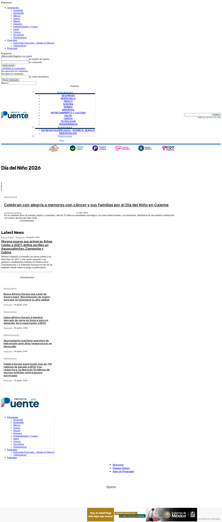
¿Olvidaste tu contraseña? (13, 68)
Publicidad (12, 48)
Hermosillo (18, 13)
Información (13, 7)
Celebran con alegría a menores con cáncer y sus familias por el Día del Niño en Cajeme (86, 205)
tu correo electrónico (39, 76)
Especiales (12, 40)
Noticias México (7, 237)
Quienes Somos (121, 468)
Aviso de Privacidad (123, 471)
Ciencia (17, 32)
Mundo (16, 21)
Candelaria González (12, 213)
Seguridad (18, 10)
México (17, 15)
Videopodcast (19, 45)
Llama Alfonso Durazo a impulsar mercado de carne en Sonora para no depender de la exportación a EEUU (26, 320)
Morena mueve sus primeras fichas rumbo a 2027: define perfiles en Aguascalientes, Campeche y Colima (26, 247)
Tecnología (18, 34)
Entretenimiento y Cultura (25, 26)
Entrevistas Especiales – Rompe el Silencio (33, 43)
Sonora (16, 18)
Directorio (118, 464)
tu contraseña (35, 62)
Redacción (20, 237)
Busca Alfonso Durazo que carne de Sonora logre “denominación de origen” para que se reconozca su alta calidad (27, 297)
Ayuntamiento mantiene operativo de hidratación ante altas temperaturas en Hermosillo (28, 343)
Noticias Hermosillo (11, 335)
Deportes (17, 24)
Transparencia (20, 37)
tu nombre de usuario (39, 59)
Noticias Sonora (10, 197)
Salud (16, 29)
